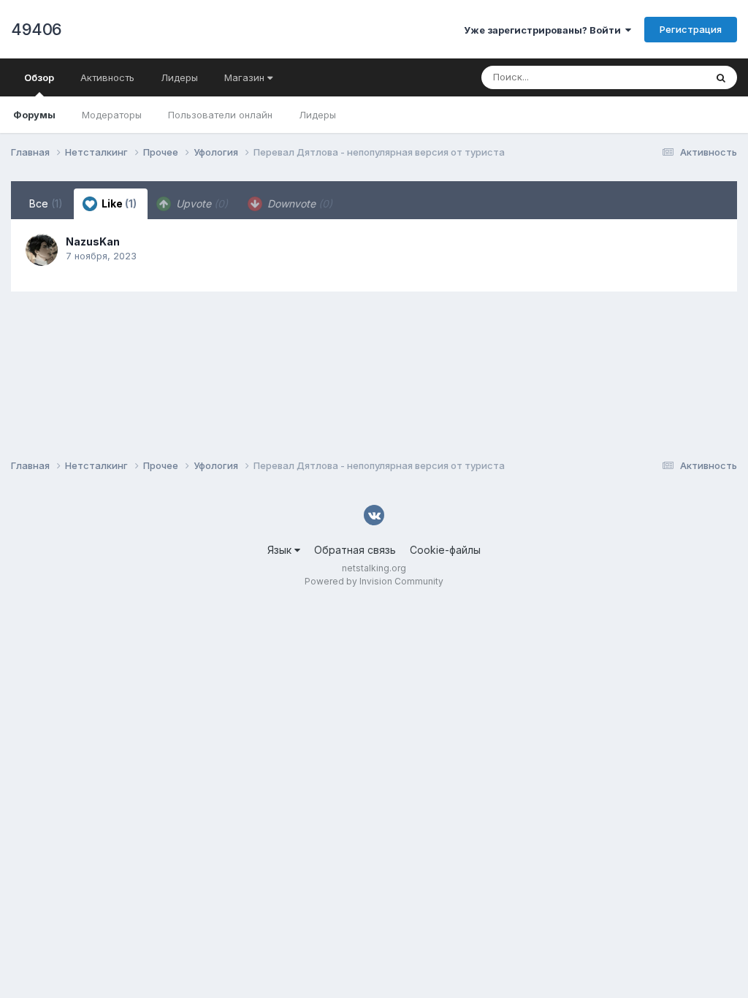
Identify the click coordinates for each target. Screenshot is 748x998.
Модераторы (112, 115)
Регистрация (691, 29)
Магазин (245, 77)
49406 (36, 29)
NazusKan (93, 241)
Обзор (39, 77)
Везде (671, 77)
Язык (280, 550)
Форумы (34, 115)
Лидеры (317, 115)
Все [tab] (46, 203)
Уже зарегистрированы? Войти (544, 30)
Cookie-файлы (445, 550)
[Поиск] (721, 77)
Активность (107, 77)
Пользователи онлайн (220, 115)
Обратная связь (355, 550)
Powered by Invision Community (374, 581)
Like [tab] (118, 203)
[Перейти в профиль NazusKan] (42, 250)
